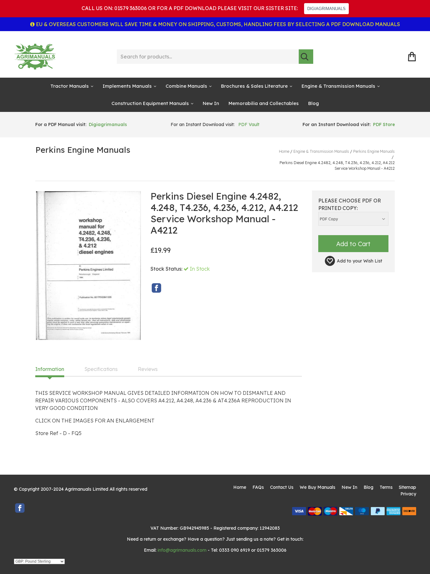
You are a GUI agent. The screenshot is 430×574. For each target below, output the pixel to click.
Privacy (408, 494)
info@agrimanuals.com (182, 550)
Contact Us (281, 487)
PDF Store (384, 124)
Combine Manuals (186, 86)
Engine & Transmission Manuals (338, 86)
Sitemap (407, 487)
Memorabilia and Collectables (264, 103)
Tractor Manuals (69, 86)
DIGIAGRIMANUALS (326, 8)
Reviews (148, 369)
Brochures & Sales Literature (254, 86)
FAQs (258, 487)
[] (306, 56)
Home (239, 487)
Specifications (101, 369)
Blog (313, 103)
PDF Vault (248, 124)
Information (49, 369)
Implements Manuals (127, 86)
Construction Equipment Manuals (150, 103)
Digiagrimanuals (108, 124)
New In (211, 103)
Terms (386, 487)
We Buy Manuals (317, 487)
